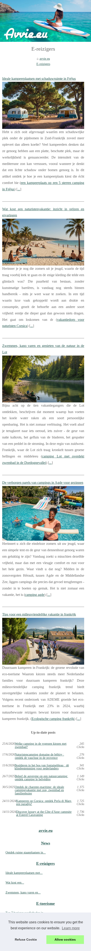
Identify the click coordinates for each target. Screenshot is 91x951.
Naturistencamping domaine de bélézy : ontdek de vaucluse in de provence (39, 756)
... (18, 189)
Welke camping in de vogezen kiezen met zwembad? (40, 745)
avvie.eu (45, 58)
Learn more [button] (71, 928)
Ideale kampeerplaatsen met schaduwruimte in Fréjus (39, 78)
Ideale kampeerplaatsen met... (24, 872)
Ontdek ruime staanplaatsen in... (26, 852)
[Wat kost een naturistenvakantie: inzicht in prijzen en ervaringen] (43, 242)
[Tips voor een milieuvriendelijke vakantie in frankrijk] (43, 641)
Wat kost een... (15, 882)
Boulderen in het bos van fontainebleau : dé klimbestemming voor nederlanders (42, 767)
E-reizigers (43, 64)
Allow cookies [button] (65, 939)
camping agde (34, 595)
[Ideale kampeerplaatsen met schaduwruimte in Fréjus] (43, 105)
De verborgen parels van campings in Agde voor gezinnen (42, 482)
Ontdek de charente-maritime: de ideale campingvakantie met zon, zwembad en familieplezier (39, 790)
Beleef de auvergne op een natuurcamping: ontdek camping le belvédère (41, 778)
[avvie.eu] (45, 21)
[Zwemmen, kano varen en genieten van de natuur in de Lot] (43, 379)
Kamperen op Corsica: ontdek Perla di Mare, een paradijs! (44, 802)
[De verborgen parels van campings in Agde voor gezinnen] (43, 513)
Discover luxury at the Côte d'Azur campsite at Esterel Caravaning (44, 813)
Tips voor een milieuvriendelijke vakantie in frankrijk (39, 614)
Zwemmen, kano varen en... (23, 892)
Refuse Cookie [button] (26, 939)
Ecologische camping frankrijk (53, 719)
